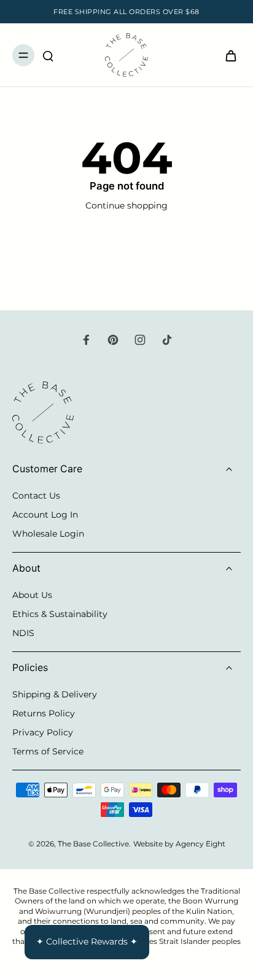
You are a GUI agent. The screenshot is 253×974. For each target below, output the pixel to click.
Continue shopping (126, 205)
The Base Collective (93, 843)
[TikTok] (167, 339)
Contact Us (36, 495)
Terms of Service (48, 751)
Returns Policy (43, 713)
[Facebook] (85, 339)
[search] (47, 55)
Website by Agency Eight (179, 843)
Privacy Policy (42, 732)
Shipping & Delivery (54, 694)
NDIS (23, 633)
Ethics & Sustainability (59, 614)
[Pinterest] (112, 339)
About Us (32, 595)
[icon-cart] (227, 55)
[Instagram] (140, 339)
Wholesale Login (48, 534)
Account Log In (45, 515)
